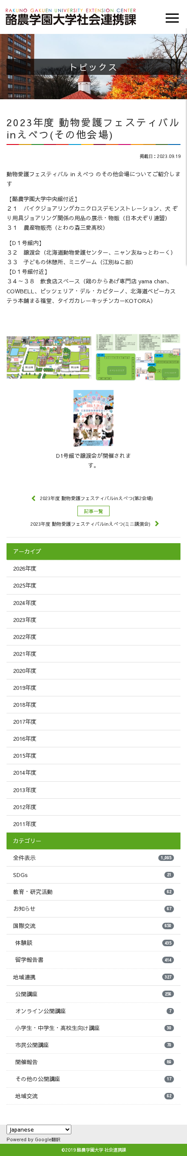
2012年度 (25, 807)
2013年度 (25, 790)
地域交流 (93, 1096)
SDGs (92, 875)
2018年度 (25, 705)
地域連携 (92, 977)
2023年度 (25, 620)
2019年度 (25, 688)
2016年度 (25, 739)
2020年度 (25, 671)
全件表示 (92, 858)
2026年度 (25, 568)
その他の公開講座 (93, 1079)
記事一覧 (93, 511)
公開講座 (93, 994)
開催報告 (93, 1062)
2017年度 (25, 722)
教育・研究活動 (92, 892)
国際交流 (92, 926)
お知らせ (92, 909)
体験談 (93, 943)
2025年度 (25, 585)
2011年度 (25, 824)
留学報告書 (93, 960)
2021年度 (25, 654)
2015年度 (25, 755)
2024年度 (25, 603)
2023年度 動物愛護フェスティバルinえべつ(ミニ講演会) (90, 524)
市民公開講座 (93, 1045)
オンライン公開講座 (93, 1011)
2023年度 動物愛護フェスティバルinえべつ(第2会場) (96, 498)
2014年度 (25, 772)
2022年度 (25, 637)
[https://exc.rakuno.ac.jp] (71, 15)
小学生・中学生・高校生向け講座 (93, 1028)
